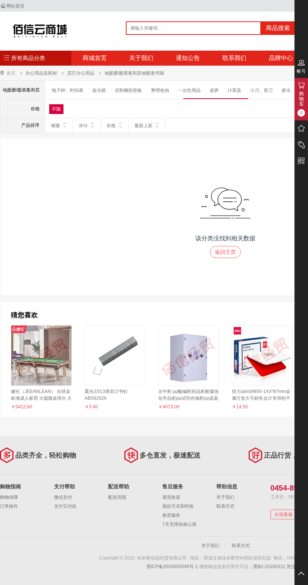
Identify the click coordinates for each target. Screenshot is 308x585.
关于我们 (141, 58)
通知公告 (188, 58)
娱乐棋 (99, 90)
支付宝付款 (65, 506)
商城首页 (95, 58)
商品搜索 (278, 28)
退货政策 (171, 497)
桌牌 (214, 90)
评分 (83, 125)
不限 (56, 109)
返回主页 (225, 252)
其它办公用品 (80, 73)
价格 (111, 125)
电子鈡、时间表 (67, 90)
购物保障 (9, 497)
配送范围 (117, 497)
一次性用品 (189, 90)
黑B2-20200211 (269, 566)
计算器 (234, 90)
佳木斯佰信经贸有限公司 (40, 31)
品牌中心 (281, 58)
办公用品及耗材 (41, 73)
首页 (10, 72)
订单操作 (9, 506)
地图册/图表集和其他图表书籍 (134, 73)
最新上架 (143, 125)
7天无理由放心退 (179, 524)
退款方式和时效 (178, 506)
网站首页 (15, 6)
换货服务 (171, 515)
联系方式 (225, 506)
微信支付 (63, 497)
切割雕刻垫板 (128, 90)
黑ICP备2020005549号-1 (172, 566)
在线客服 (284, 514)
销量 (55, 125)
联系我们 (234, 58)
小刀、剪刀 (261, 90)
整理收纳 (160, 90)
